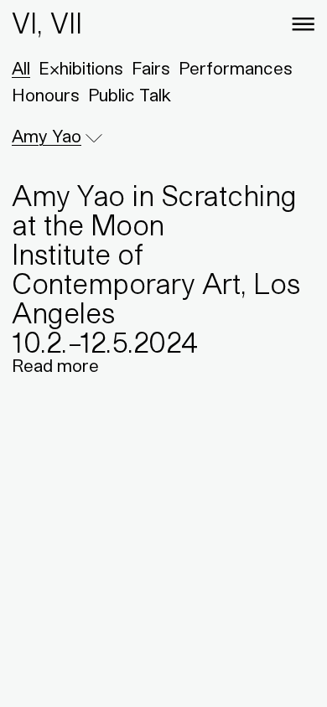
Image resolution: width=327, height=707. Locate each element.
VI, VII (47, 23)
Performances (236, 68)
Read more (55, 365)
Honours (46, 95)
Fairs (151, 68)
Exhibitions (81, 68)
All (21, 68)
